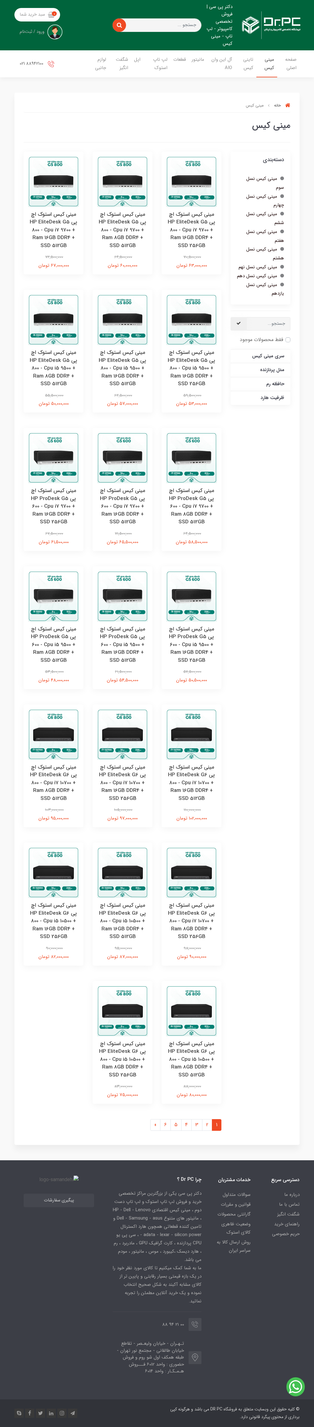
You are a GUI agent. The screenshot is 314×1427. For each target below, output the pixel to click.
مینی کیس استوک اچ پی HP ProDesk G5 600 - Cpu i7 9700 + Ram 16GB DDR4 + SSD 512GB (122, 506)
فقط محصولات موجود (261, 339)
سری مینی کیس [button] (268, 356)
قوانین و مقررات (236, 1204)
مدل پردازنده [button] (272, 370)
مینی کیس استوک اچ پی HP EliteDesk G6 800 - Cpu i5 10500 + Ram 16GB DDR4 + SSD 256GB (53, 921)
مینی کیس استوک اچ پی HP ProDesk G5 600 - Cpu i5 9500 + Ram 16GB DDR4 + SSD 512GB (122, 645)
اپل (137, 59)
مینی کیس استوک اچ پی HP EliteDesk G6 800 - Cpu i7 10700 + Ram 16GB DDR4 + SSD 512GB (191, 783)
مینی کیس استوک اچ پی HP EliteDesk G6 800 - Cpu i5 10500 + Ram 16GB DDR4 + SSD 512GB (122, 921)
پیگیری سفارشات (59, 1200)
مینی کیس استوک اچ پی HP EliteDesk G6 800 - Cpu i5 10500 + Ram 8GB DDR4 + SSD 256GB (122, 1059)
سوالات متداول (237, 1194)
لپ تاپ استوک (160, 64)
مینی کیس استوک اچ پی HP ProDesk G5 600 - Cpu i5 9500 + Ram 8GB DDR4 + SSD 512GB (53, 645)
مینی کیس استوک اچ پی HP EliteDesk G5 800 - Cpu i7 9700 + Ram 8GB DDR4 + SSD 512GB (122, 230)
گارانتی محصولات (234, 1214)
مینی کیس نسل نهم (258, 267)
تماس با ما (289, 1204)
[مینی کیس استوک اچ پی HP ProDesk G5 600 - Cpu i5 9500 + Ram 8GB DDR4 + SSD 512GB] (53, 596)
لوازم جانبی (100, 64)
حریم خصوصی (286, 1234)
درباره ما (292, 1194)
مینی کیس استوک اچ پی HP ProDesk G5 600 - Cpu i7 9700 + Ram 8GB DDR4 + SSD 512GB (191, 506)
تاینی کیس (248, 64)
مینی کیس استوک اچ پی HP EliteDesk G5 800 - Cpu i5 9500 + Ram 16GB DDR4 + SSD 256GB (191, 368)
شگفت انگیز (122, 64)
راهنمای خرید (287, 1224)
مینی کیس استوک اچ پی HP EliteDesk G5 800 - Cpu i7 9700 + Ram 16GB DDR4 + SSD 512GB (53, 230)
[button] (37, 14)
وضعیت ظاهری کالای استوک (236, 1228)
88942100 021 (32, 63)
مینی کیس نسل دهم (257, 276)
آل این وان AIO (221, 64)
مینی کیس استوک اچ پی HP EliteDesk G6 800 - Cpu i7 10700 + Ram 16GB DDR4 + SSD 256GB (122, 783)
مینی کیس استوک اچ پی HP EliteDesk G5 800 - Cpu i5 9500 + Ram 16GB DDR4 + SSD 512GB (122, 368)
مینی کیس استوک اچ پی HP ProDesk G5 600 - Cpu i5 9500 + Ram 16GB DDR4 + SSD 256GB (191, 645)
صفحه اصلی (291, 64)
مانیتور (198, 59)
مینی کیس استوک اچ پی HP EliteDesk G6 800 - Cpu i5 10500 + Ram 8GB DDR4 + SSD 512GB (191, 1059)
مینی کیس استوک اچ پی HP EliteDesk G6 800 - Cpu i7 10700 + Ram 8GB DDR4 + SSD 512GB (53, 783)
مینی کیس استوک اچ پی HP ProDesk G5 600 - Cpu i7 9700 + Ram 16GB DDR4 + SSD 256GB (53, 506)
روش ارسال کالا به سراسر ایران (234, 1246)
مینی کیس (269, 64)
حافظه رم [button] (275, 384)
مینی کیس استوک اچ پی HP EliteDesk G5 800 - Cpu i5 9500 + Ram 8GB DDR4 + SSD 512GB (53, 368)
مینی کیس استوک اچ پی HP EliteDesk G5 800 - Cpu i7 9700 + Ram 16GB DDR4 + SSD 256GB (191, 230)
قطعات (179, 59)
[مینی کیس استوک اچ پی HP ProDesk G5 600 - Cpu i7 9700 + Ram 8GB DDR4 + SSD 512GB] (191, 457)
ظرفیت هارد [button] (272, 397)
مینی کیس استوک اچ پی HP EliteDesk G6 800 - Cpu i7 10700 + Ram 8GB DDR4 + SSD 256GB (191, 921)
